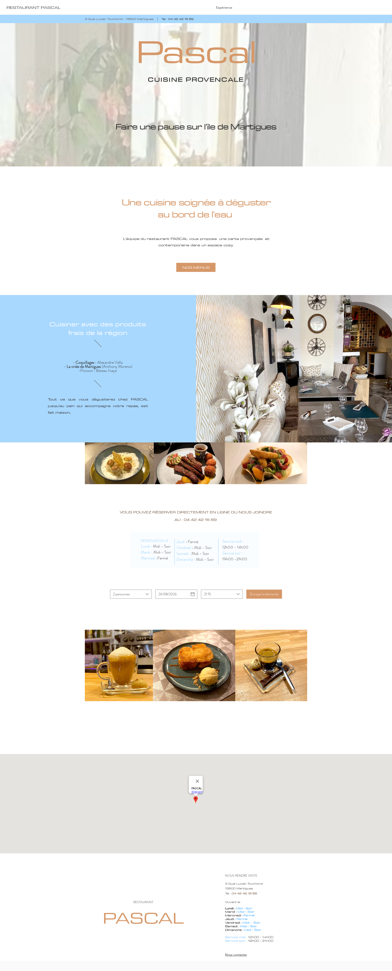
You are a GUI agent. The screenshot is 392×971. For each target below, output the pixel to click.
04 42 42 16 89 (181, 18)
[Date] (192, 594)
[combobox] (131, 594)
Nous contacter (236, 955)
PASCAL (143, 917)
